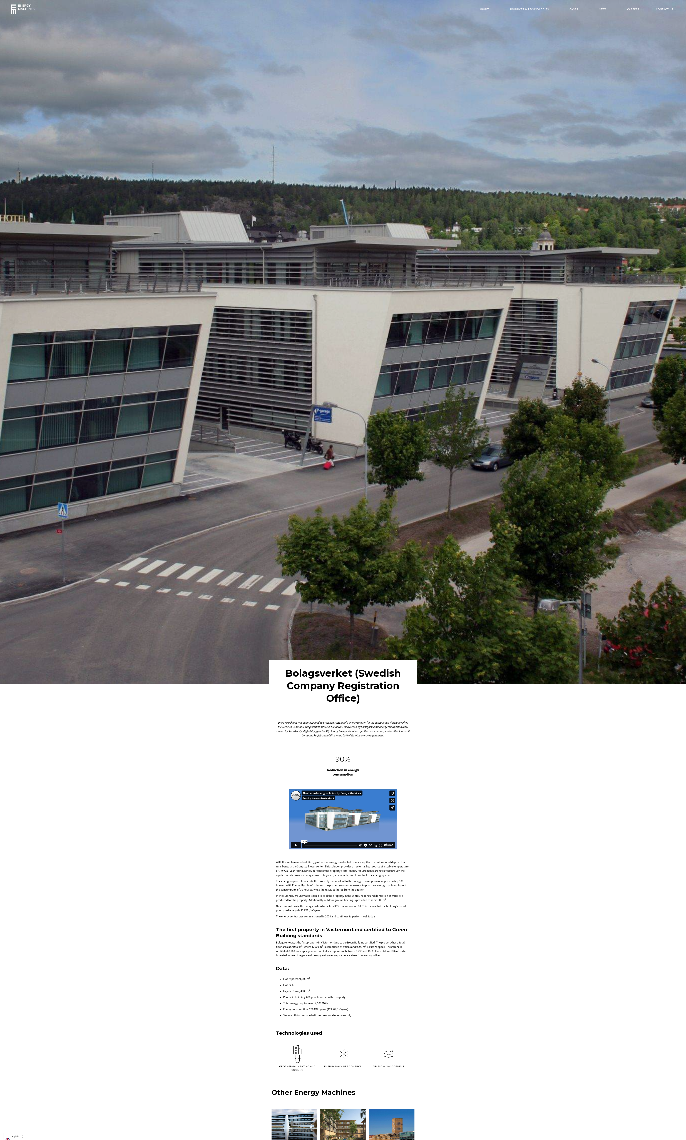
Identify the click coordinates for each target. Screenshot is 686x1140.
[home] (22, 9)
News (603, 9)
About (484, 9)
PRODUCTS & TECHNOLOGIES (529, 9)
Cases (574, 9)
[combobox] (15, 1136)
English (15, 1136)
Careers (633, 9)
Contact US (664, 9)
